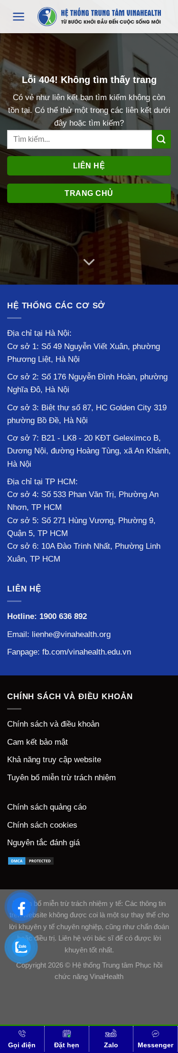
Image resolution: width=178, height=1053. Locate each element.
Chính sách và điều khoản (53, 724)
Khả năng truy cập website (54, 759)
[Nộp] (161, 139)
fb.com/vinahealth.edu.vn (86, 651)
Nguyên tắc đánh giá (43, 842)
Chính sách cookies (42, 825)
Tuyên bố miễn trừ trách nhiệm (61, 777)
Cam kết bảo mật (37, 742)
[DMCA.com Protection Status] (31, 860)
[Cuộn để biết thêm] (89, 262)
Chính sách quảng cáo (46, 807)
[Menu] (18, 16)
